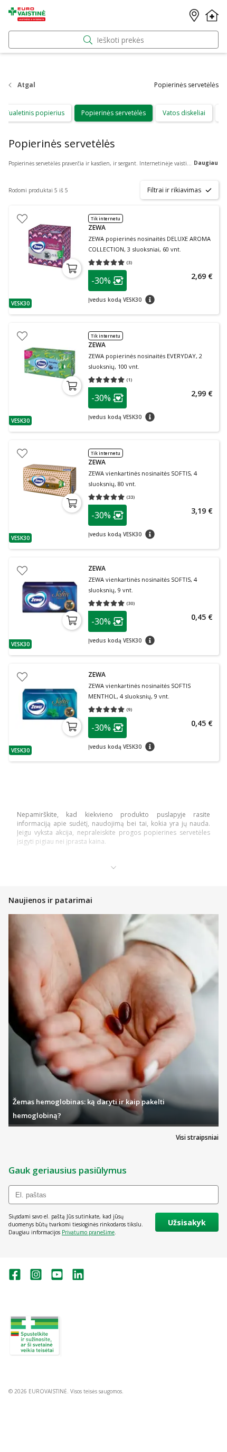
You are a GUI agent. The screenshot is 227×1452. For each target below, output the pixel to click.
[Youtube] (57, 1278)
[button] (20, 303)
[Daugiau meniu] (212, 15)
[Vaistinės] (194, 15)
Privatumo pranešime (88, 1232)
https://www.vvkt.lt (89, 1352)
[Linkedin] (78, 1278)
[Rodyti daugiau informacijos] (113, 867)
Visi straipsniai (197, 1137)
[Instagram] (36, 1278)
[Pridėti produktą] (71, 268)
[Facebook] (14, 1278)
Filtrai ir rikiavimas (174, 189)
